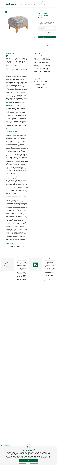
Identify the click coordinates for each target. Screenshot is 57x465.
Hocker (20, 8)
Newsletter (14, 1)
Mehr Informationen (34, 463)
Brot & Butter (9, 1)
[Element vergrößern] (34, 37)
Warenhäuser (3, 1)
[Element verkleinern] (32, 37)
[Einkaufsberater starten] (40, 4)
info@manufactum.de (21, 279)
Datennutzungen (11, 453)
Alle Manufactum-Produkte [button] (49, 280)
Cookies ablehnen (22, 463)
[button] (34, 12)
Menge (42, 28)
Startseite (3, 8)
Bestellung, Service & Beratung (47, 1)
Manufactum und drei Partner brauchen (16, 452)
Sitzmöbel (15, 8)
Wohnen (7, 8)
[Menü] (2, 4)
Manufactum (44, 74)
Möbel (11, 8)
